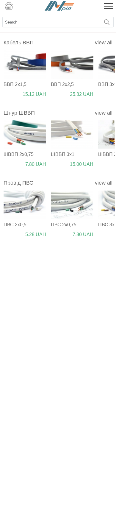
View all (103, 43)
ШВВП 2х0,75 (19, 154)
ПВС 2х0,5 (15, 224)
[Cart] (9, 6)
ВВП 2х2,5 (62, 84)
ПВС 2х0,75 (63, 224)
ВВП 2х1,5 (15, 84)
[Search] (107, 22)
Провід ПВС (18, 183)
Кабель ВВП (19, 43)
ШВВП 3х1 (62, 154)
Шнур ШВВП (19, 113)
